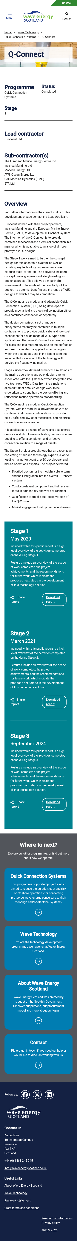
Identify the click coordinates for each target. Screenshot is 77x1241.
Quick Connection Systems (20, 36)
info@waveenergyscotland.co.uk (25, 1168)
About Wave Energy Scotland (38, 986)
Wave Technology (28, 32)
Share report (17, 599)
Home (8, 32)
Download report (53, 599)
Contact (66, 2)
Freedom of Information (57, 1218)
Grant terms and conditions (21, 1208)
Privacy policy (50, 1223)
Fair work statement (17, 1200)
